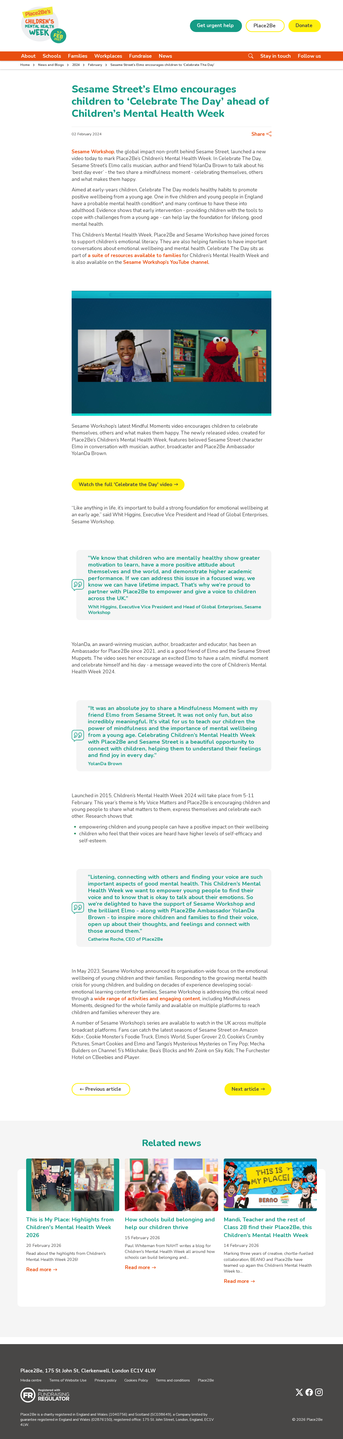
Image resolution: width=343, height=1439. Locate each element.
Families (77, 56)
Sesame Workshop (93, 151)
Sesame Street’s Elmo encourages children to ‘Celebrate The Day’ (162, 65)
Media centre (31, 1380)
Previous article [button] (103, 1089)
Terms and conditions (173, 1380)
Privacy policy (105, 1380)
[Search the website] (251, 56)
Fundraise (140, 56)
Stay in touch (275, 56)
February (95, 65)
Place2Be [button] (264, 25)
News (165, 56)
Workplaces (108, 56)
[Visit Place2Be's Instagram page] (318, 1393)
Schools (52, 56)
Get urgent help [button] (215, 25)
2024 (76, 65)
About (28, 56)
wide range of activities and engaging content (147, 998)
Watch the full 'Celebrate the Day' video (125, 484)
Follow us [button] (309, 56)
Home (25, 65)
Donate (303, 25)
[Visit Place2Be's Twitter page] (298, 1393)
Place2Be (206, 1380)
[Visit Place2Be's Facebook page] (308, 1393)
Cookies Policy (136, 1380)
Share (259, 134)
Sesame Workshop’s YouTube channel (166, 262)
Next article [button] (245, 1089)
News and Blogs (51, 65)
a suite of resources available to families (134, 255)
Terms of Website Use (68, 1380)
